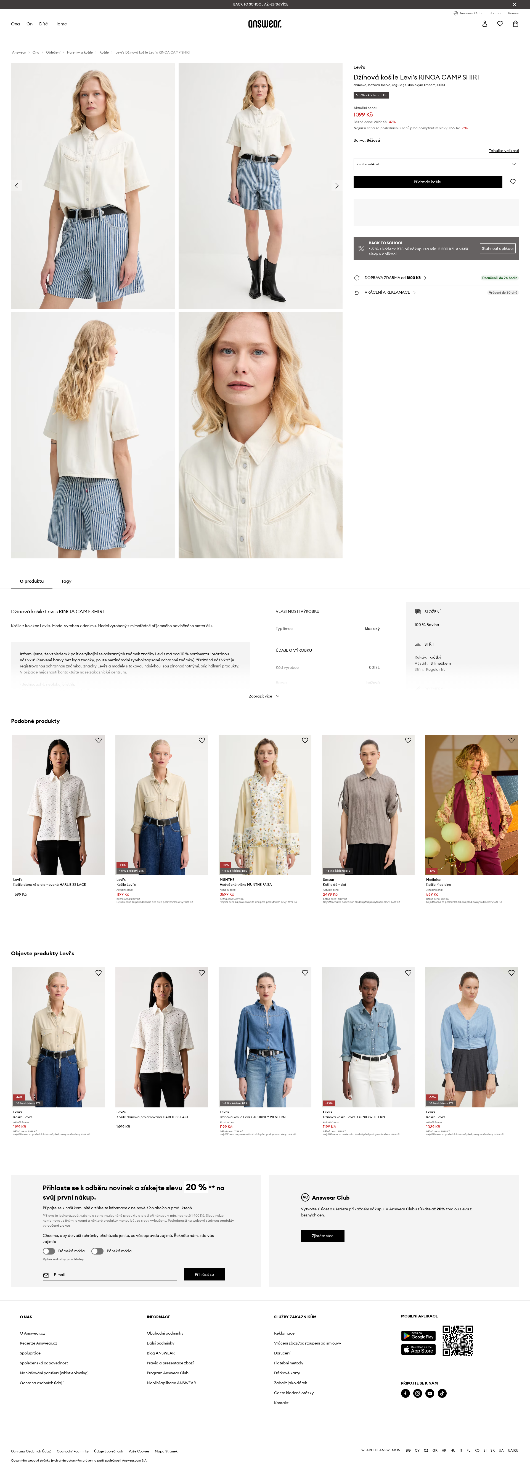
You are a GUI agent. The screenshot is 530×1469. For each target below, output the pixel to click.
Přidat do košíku (428, 181)
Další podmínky (160, 1343)
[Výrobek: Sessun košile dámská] (368, 805)
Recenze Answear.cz (38, 1343)
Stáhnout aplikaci (497, 248)
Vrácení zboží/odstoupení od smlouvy (307, 1343)
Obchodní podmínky (165, 1333)
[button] (93, 186)
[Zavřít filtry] (514, 4)
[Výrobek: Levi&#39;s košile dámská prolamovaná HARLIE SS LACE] (58, 805)
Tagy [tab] (66, 581)
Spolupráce (30, 1353)
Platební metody (288, 1363)
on (29, 23)
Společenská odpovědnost (44, 1363)
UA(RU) (513, 1450)
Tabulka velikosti (504, 150)
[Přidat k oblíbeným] (513, 182)
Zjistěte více (322, 1235)
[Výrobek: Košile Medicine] (471, 805)
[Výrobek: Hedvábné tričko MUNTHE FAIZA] (265, 805)
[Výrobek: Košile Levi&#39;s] (161, 805)
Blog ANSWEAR (161, 1353)
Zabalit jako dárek (290, 1382)
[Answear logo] (265, 24)
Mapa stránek (166, 1451)
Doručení (282, 1353)
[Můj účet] (484, 23)
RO (477, 1450)
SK (493, 1450)
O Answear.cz (32, 1333)
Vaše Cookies (139, 1451)
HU (453, 1450)
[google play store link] (418, 1336)
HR (444, 1450)
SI (485, 1450)
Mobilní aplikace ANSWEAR (171, 1382)
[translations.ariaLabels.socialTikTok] (442, 1393)
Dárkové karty (287, 1372)
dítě (43, 23)
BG (408, 1450)
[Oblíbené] (500, 23)
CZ (426, 1450)
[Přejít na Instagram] (417, 1393)
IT (461, 1450)
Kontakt (281, 1402)
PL (468, 1450)
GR (435, 1450)
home (60, 23)
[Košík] (515, 23)
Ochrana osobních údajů (42, 1382)
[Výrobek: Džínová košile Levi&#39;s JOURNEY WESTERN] (265, 1037)
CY (417, 1450)
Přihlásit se (204, 1274)
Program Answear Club (168, 1372)
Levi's (359, 67)
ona (15, 23)
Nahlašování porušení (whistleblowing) (54, 1372)
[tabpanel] (265, 645)
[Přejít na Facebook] (405, 1393)
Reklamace (284, 1333)
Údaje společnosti (108, 1451)
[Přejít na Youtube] (429, 1393)
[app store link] (418, 1349)
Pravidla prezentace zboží (170, 1363)
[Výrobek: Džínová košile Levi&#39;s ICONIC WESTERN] (368, 1037)
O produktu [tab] (32, 581)
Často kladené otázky (294, 1392)
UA (501, 1450)
